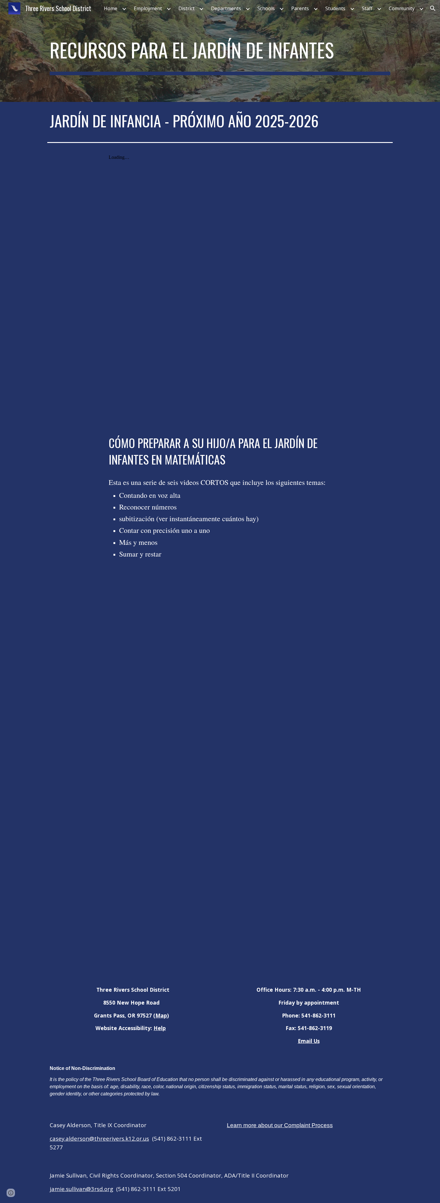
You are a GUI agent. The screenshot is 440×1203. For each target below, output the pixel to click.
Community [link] (402, 8)
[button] (433, 8)
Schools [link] (266, 8)
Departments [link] (226, 8)
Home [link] (110, 8)
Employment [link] (148, 8)
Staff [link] (367, 8)
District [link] (186, 8)
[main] (220, 51)
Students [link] (335, 8)
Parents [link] (300, 8)
